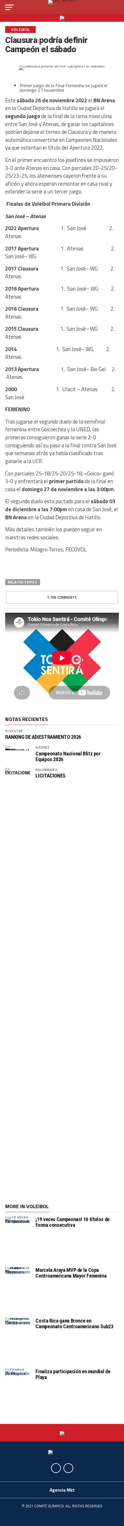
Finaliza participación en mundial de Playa (72, 1374)
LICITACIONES (50, 776)
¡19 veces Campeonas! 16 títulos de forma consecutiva (72, 1222)
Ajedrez (42, 747)
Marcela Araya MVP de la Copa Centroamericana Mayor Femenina (70, 1273)
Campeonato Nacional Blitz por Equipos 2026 (67, 756)
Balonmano (46, 769)
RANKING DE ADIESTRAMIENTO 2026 (43, 737)
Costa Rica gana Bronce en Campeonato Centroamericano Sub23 (74, 1323)
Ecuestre (14, 730)
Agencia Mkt (62, 1490)
